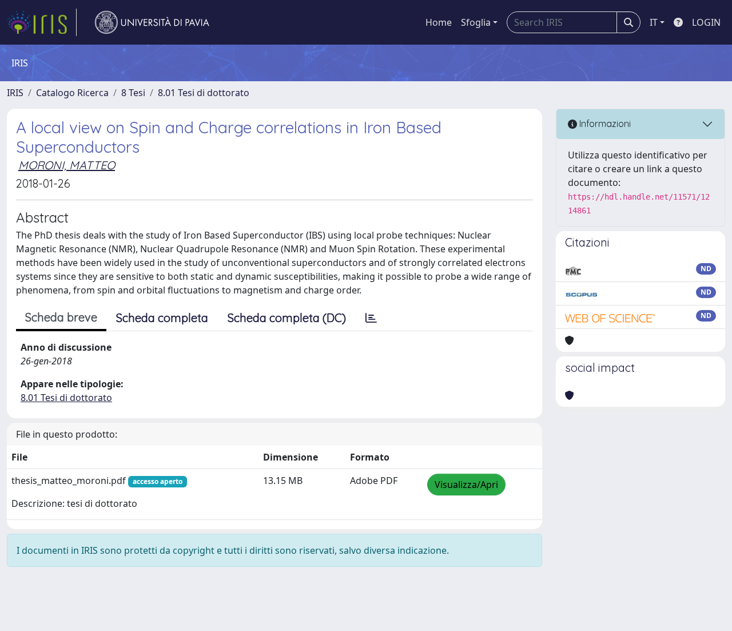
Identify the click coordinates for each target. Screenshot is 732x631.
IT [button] (654, 22)
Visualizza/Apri (466, 484)
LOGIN (706, 22)
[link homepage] (42, 22)
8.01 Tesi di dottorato (203, 92)
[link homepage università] (152, 22)
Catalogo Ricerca (72, 92)
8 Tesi (133, 92)
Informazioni (604, 123)
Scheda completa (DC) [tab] (287, 318)
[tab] (371, 318)
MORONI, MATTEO (66, 165)
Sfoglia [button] (476, 22)
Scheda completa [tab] (162, 318)
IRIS (15, 92)
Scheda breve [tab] (61, 317)
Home (438, 22)
